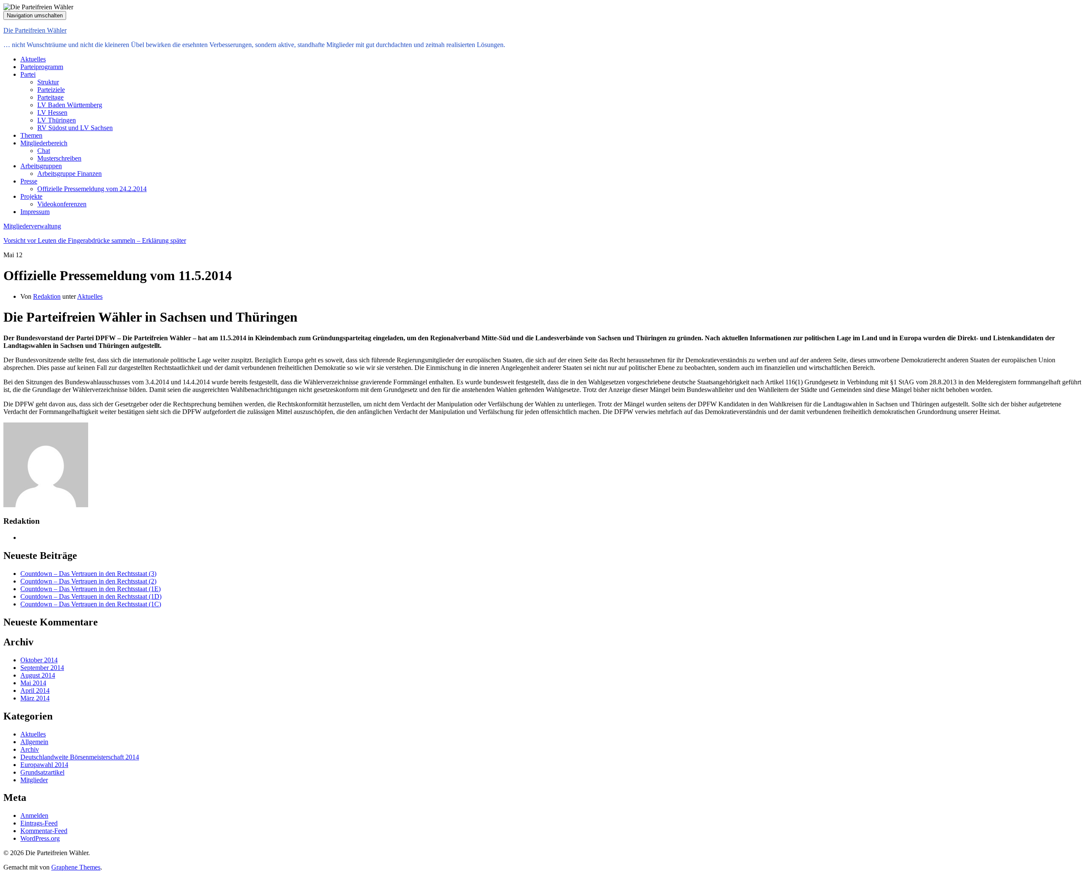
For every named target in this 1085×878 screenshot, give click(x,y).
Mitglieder (34, 780)
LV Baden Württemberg (69, 104)
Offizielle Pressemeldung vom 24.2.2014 (92, 188)
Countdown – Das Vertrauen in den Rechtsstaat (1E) (90, 588)
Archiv (29, 749)
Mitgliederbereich (43, 143)
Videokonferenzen (61, 204)
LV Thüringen (56, 120)
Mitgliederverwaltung (32, 226)
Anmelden (34, 815)
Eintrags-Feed (39, 823)
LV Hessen (52, 112)
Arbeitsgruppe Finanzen (69, 173)
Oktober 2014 (39, 660)
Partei (28, 74)
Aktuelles (33, 59)
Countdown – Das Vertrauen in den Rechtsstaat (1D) (90, 596)
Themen (31, 135)
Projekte (31, 196)
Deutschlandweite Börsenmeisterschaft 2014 (79, 757)
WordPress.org (40, 838)
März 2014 (35, 698)
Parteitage (50, 97)
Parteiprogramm (41, 66)
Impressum (35, 211)
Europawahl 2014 (44, 764)
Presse (28, 181)
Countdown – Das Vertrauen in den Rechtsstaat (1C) (90, 604)
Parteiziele (51, 89)
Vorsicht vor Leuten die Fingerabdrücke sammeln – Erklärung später (94, 240)
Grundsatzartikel (42, 772)
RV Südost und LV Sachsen (75, 127)
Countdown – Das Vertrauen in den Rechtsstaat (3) (88, 573)
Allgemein (34, 741)
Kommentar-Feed (43, 830)
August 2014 (37, 675)
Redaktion (47, 296)
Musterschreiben (59, 158)
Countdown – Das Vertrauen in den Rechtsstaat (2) (88, 581)
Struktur (48, 82)
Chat (43, 150)
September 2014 (42, 667)
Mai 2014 (33, 682)
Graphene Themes (75, 867)
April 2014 (35, 690)
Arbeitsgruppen (41, 165)
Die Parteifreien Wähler (35, 30)
